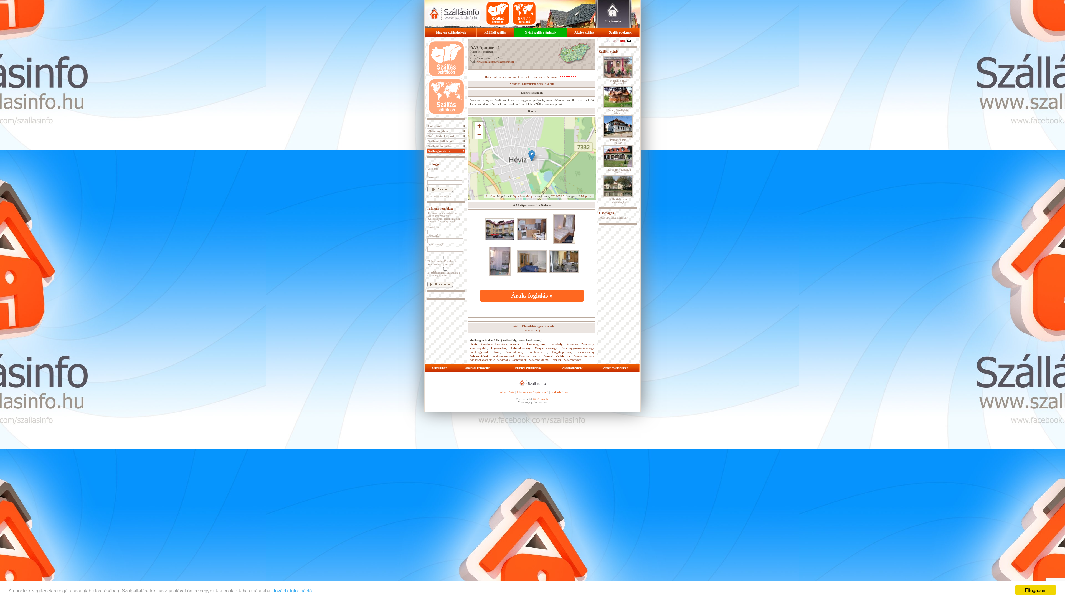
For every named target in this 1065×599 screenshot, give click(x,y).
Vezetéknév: (433, 227)
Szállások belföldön (439, 141)
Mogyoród (618, 82)
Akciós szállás (584, 32)
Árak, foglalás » (532, 295)
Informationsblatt (440, 208)
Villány (618, 141)
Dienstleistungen (532, 83)
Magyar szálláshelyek (451, 32)
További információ (292, 590)
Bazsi (497, 352)
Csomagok (606, 213)
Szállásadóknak (620, 32)
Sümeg (548, 355)
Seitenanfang (532, 330)
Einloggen (434, 164)
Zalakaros (563, 355)
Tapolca (556, 359)
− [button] (479, 134)
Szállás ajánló (608, 52)
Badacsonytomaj (538, 359)
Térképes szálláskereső (527, 367)
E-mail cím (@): (435, 244)
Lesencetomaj (585, 352)
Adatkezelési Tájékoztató (532, 392)
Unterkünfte (435, 126)
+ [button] (479, 125)
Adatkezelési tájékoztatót (441, 264)
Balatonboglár (618, 201)
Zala (499, 58)
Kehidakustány (520, 348)
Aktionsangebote (437, 131)
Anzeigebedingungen (615, 367)
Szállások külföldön (439, 146)
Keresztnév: (433, 235)
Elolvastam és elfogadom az (442, 263)
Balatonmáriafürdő (503, 355)
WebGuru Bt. (541, 398)
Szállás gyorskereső (439, 151)
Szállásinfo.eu (559, 392)
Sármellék (572, 344)
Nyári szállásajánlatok (540, 32)
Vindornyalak (478, 348)
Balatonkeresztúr (530, 355)
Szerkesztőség (505, 392)
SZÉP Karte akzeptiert (440, 136)
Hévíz (473, 55)
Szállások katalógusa (477, 367)
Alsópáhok (517, 344)
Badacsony (503, 359)
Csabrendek (519, 359)
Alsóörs (618, 112)
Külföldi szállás (495, 32)
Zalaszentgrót (479, 355)
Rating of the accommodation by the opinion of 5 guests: (522, 76)
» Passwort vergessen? (439, 196)
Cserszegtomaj (537, 344)
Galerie (549, 83)
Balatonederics (538, 352)
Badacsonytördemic (482, 359)
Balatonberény (514, 352)
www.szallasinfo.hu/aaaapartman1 (495, 61)
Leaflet (490, 196)
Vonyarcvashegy (546, 348)
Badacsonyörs (572, 359)
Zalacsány (587, 344)
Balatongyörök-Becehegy (577, 348)
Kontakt (514, 83)
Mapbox (586, 196)
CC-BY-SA (558, 196)
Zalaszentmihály (583, 355)
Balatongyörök (479, 352)
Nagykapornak (561, 352)
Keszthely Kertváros (494, 344)
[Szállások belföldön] (498, 13)
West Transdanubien (483, 58)
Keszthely (555, 344)
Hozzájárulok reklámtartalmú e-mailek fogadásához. (444, 274)
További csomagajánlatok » (613, 217)
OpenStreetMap (523, 196)
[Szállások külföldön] (524, 13)
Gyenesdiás (498, 348)
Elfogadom (1036, 590)
